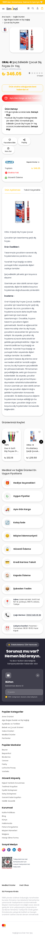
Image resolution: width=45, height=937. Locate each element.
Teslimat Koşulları (10, 786)
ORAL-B (7, 62)
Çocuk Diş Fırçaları (11, 22)
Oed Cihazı (24, 885)
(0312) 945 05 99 (33, 615)
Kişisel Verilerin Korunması (13, 783)
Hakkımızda (7, 823)
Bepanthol (6, 753)
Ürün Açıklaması (12, 190)
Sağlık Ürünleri (18, 17)
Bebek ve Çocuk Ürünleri (12, 727)
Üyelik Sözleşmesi (9, 790)
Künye (4, 820)
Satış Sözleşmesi (9, 794)
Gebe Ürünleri (8, 731)
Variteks (5, 771)
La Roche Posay (9, 768)
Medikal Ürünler (8, 734)
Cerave (5, 760)
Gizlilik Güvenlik (8, 801)
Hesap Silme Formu (10, 838)
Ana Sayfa (6, 17)
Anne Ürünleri (8, 716)
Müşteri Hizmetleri (9, 830)
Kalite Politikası (8, 812)
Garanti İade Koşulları (11, 797)
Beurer (5, 750)
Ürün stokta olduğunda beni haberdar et (22, 88)
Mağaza (5, 834)
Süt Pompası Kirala (10, 891)
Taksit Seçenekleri (32, 190)
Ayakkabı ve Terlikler (11, 724)
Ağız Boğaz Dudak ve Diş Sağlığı (17, 20)
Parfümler (6, 738)
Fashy (4, 764)
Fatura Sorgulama (10, 827)
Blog (4, 816)
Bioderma (6, 757)
